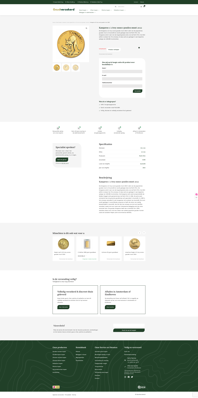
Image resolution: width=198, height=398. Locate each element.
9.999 (143, 160)
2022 (144, 167)
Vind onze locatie (132, 366)
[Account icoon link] (141, 6)
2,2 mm (143, 152)
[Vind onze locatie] (125, 367)
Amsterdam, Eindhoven (134, 368)
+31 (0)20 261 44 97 (133, 362)
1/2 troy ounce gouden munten (82, 22)
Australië (142, 164)
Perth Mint (142, 156)
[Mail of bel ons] (125, 360)
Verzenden (137, 91)
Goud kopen (59, 22)
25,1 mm (142, 148)
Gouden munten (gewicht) (68, 22)
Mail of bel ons (131, 358)
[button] (87, 10)
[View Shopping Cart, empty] (144, 6)
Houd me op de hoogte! (129, 330)
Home (54, 22)
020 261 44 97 (65, 163)
